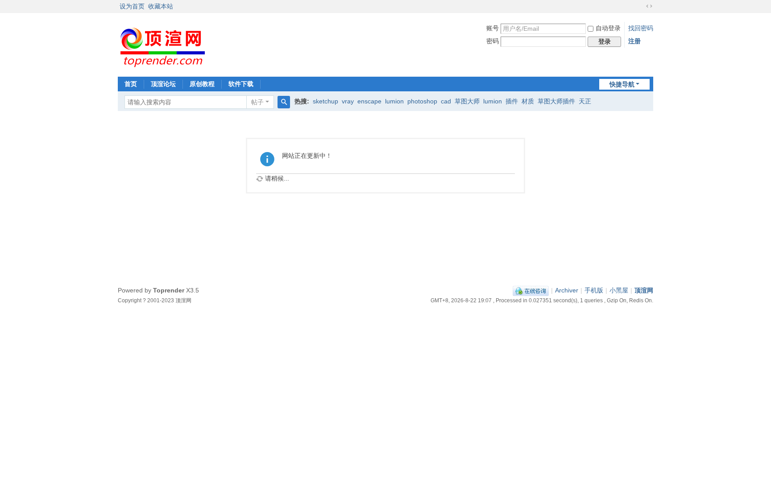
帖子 (257, 102)
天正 (585, 101)
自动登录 (608, 28)
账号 (492, 28)
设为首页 (132, 6)
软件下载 (240, 83)
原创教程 (202, 83)
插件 (512, 101)
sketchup (325, 101)
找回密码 (640, 28)
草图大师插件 (556, 101)
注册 (634, 41)
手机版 (593, 290)
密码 (492, 41)
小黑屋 (618, 290)
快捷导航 (621, 84)
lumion (394, 101)
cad (446, 101)
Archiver (566, 290)
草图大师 (467, 101)
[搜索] (284, 102)
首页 (130, 83)
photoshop (422, 101)
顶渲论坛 (163, 83)
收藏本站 (160, 6)
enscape (369, 101)
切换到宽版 (649, 6)
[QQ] (531, 290)
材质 (528, 101)
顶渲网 (643, 290)
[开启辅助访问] (640, 6)
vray (348, 101)
